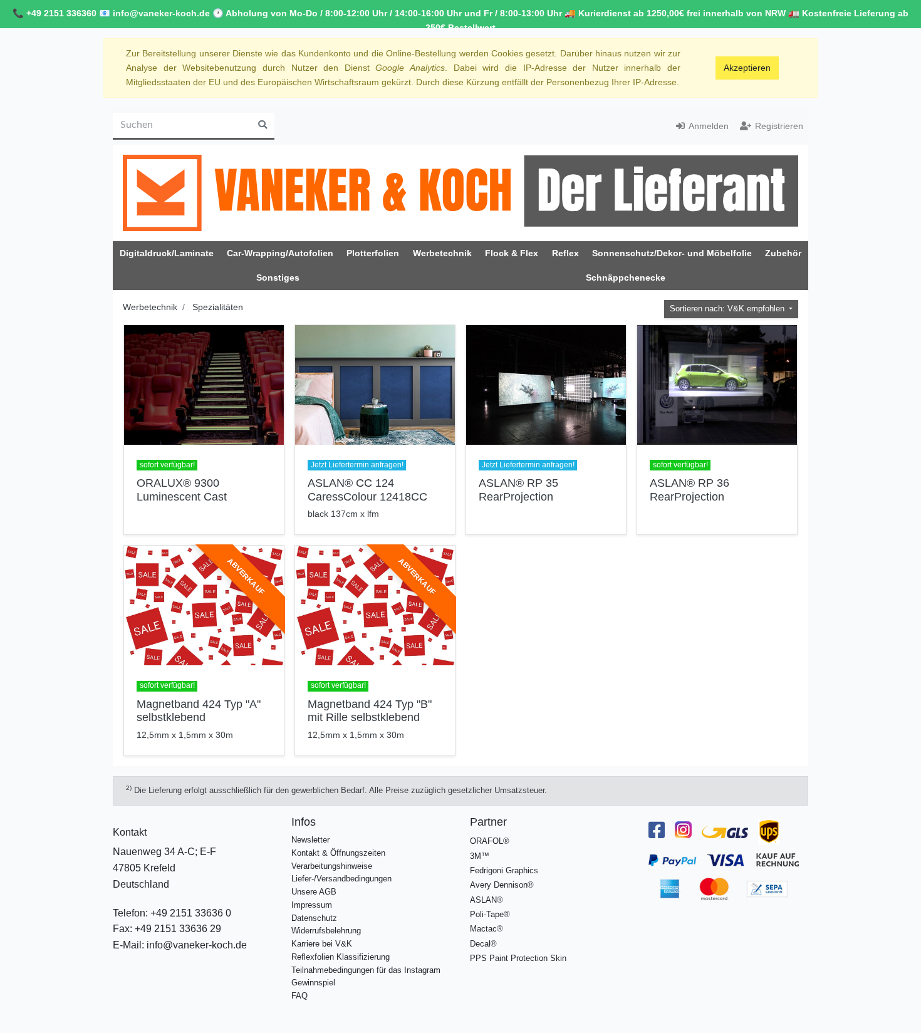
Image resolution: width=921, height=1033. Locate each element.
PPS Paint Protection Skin (518, 958)
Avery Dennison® (502, 885)
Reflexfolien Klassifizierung (340, 957)
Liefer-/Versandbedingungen (341, 878)
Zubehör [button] (783, 253)
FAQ (299, 995)
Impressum (311, 905)
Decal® (483, 943)
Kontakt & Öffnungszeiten (338, 853)
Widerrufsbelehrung (326, 930)
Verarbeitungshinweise (331, 866)
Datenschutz (314, 918)
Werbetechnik (150, 307)
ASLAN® (486, 900)
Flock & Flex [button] (511, 253)
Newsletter (310, 839)
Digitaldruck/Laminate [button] (167, 253)
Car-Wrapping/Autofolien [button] (280, 253)
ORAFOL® (489, 841)
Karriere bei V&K (321, 943)
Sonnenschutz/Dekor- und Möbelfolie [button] (672, 253)
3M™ (479, 856)
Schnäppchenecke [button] (625, 278)
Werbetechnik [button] (442, 253)
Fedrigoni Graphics (504, 870)
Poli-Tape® (490, 914)
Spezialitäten (217, 307)
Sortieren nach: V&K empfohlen (728, 308)
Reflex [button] (565, 253)
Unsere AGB (313, 891)
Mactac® (486, 928)
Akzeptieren (747, 68)
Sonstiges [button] (277, 278)
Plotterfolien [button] (372, 253)
